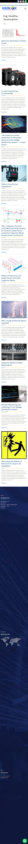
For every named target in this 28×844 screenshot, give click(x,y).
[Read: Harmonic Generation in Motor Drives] (14, 33)
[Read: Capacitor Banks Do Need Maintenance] (14, 351)
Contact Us (4, 772)
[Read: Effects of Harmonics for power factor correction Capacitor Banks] (14, 264)
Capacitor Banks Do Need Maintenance (11, 364)
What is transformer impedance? (9, 185)
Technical (3, 45)
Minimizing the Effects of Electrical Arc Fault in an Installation (11, 463)
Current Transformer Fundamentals (9, 92)
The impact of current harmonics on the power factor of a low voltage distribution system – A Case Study (13, 140)
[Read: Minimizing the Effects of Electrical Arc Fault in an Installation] (14, 445)
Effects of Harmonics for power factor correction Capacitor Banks (11, 278)
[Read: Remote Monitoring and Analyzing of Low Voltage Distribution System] (14, 394)
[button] (25, 8)
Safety (2, 146)
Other (2, 411)
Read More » (4, 60)
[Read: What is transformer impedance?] (14, 173)
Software (6, 411)
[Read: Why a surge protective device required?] (14, 309)
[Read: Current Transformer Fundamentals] (14, 76)
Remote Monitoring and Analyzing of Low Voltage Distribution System (11, 407)
